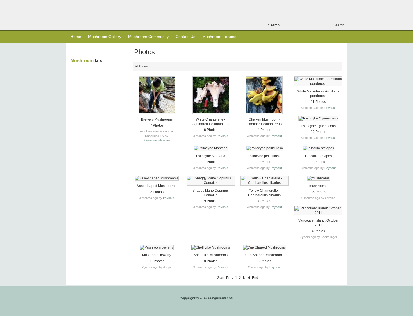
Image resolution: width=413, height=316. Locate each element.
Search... (340, 25)
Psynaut (222, 135)
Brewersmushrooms (157, 140)
